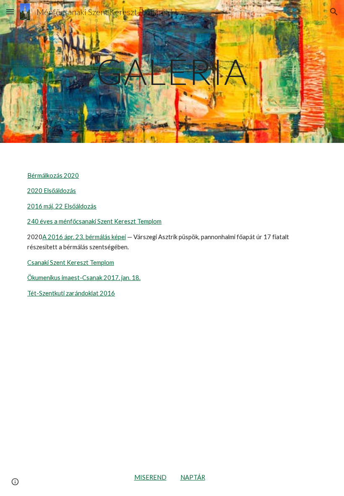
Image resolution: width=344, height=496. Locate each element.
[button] (10, 11)
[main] (172, 71)
